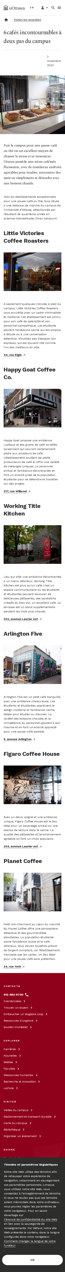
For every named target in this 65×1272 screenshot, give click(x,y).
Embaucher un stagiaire (23, 1014)
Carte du (15, 1123)
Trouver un (16, 1007)
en (32, 7)
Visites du (16, 1110)
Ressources (18, 1020)
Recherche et (20, 1081)
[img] (14, 7)
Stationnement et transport (28, 1116)
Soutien (16, 1027)
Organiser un (20, 1136)
